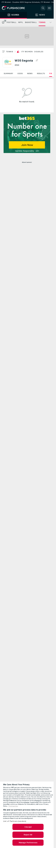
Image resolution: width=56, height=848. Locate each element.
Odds (20, 73)
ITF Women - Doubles (32, 52)
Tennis (9, 52)
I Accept (28, 827)
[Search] (43, 8)
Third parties (13, 806)
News (30, 73)
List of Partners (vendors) (14, 821)
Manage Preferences (28, 842)
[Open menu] (49, 8)
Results (41, 73)
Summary (8, 73)
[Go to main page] (15, 8)
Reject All (28, 835)
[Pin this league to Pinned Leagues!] (36, 60)
